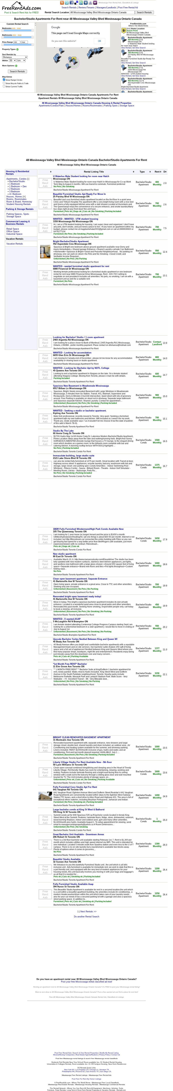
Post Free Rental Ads (63, 1053)
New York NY (69, 1070)
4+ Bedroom (15, 194)
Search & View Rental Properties (85, 1053)
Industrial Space (14, 234)
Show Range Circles (14, 80)
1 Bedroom (14, 184)
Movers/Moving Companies (63, 1055)
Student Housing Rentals (18, 204)
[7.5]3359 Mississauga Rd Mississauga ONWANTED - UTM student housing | (136, 71)
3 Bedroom (14, 191)
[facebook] (71, 2)
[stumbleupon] (81, 2)
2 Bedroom (14, 189)
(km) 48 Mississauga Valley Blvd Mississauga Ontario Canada (138, 32)
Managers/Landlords (106, 7)
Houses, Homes (14, 196)
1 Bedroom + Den (18, 186)
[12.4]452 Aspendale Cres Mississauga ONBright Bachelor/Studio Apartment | (138, 84)
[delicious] (76, 2)
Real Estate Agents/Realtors (87, 1055)
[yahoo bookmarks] (95, 2)
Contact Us (115, 1055)
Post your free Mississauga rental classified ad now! (86, 981)
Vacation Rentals (14, 243)
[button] (75, 62)
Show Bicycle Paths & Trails (17, 83)
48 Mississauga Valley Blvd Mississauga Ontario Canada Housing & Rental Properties (86, 103)
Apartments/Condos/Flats (51, 105)
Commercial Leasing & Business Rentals (18, 222)
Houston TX (104, 1070)
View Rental (126, 48)
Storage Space (127, 105)
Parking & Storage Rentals (19, 209)
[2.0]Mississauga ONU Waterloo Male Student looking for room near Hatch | (137, 43)
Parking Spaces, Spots (17, 214)
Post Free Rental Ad (128, 7)
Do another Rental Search (86, 916)
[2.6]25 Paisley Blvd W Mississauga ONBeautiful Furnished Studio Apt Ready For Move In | (138, 57)
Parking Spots (111, 105)
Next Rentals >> (88, 911)
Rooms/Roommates (92, 105)
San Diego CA (105, 1071)
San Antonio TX (92, 1071)
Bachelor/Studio (17, 181)
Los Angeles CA (82, 1070)
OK (99, 41)
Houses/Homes (73, 105)
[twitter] (67, 2)
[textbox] (102, 12)
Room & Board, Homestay (19, 201)
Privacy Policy (104, 1055)
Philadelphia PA (68, 1071)
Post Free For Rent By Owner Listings (86, 1079)
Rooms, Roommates (16, 199)
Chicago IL (94, 1070)
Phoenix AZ (80, 1071)
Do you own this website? (64, 41)
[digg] (86, 2)
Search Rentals (69, 7)
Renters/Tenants (87, 7)
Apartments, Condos (16, 179)
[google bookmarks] (90, 2)
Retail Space (12, 229)
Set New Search (139, 48)
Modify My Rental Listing (109, 1053)
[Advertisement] (86, 130)
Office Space (12, 231)
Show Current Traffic (14, 87)
